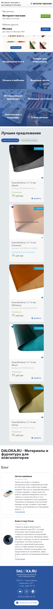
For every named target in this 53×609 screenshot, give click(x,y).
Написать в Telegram (28, 603)
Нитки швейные (23, 476)
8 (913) (26, 596)
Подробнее (20, 512)
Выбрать (37, 198)
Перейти (45, 29)
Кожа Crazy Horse (24, 521)
